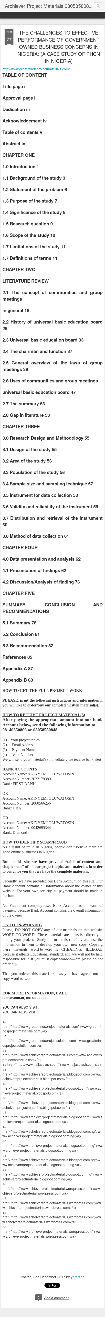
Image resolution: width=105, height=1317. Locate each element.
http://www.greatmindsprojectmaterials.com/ (36, 68)
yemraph (77, 1276)
